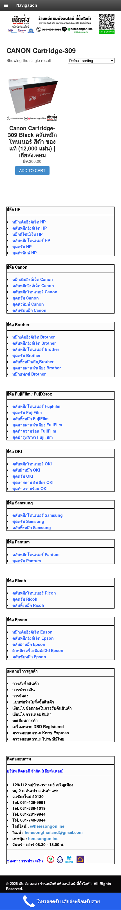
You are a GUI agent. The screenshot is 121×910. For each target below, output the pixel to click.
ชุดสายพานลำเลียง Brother (36, 368)
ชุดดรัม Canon (25, 298)
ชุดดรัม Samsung (28, 521)
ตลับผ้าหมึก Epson (28, 644)
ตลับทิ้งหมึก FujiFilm (30, 418)
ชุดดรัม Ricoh (24, 599)
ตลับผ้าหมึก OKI (26, 470)
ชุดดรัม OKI (22, 476)
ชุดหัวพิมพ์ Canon (28, 304)
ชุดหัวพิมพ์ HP (24, 252)
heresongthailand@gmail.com (53, 832)
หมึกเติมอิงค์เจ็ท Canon (32, 279)
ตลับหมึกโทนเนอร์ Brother (35, 349)
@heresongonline (47, 826)
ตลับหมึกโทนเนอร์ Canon (34, 291)
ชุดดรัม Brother (26, 355)
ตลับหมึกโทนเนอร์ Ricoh (34, 593)
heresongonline (43, 838)
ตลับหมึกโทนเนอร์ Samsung (37, 515)
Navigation (26, 5)
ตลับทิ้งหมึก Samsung (31, 527)
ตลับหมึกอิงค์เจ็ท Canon (33, 285)
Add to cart (32, 170)
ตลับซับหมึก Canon (29, 310)
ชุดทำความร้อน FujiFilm (34, 431)
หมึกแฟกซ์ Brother (29, 374)
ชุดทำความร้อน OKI (30, 488)
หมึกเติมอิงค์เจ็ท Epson (32, 632)
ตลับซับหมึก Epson (29, 656)
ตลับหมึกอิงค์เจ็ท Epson (33, 638)
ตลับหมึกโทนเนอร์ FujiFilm (36, 406)
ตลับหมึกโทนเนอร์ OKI (32, 464)
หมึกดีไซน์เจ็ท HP (27, 234)
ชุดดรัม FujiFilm (27, 412)
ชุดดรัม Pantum (26, 560)
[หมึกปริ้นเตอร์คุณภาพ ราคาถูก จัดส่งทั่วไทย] (60, 31)
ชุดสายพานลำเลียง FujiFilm (37, 424)
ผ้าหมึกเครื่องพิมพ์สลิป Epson (37, 650)
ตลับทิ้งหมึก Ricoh (28, 605)
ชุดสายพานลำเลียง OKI (32, 482)
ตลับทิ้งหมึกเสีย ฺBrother (32, 361)
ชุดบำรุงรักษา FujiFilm (32, 437)
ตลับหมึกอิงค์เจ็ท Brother (34, 343)
